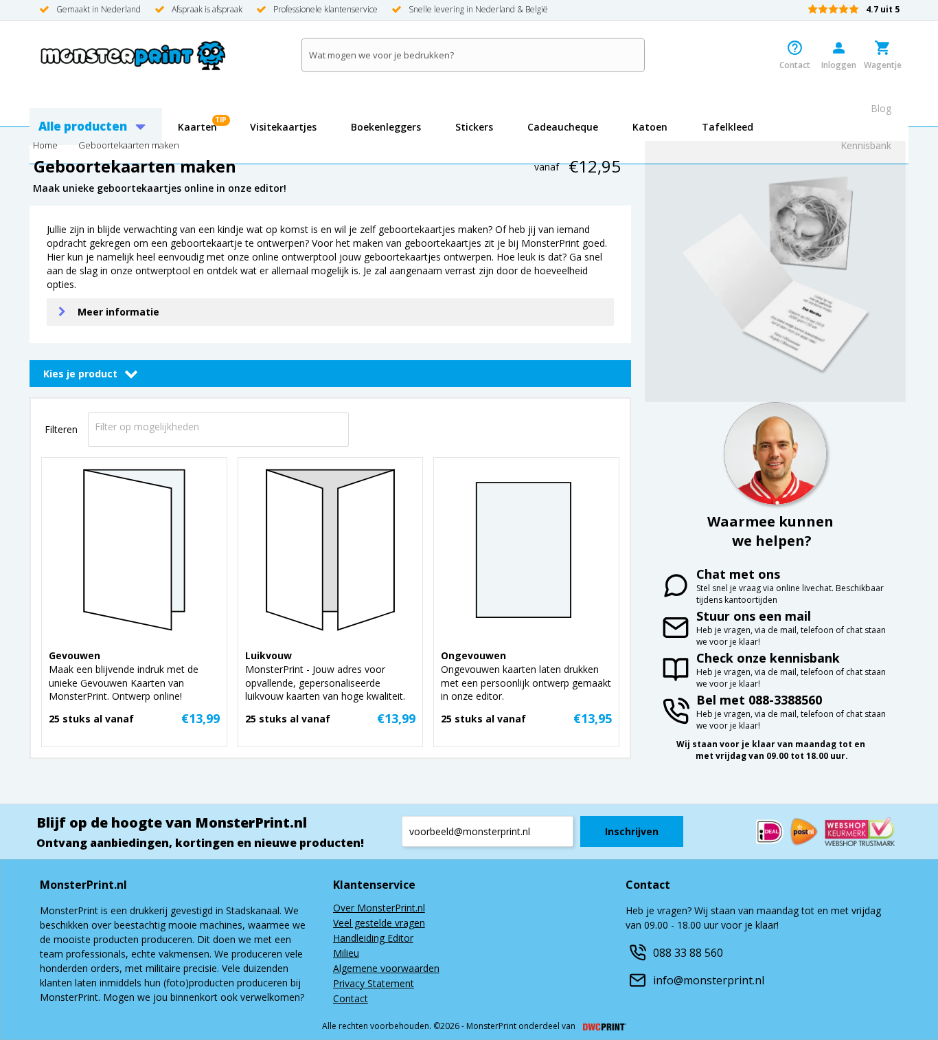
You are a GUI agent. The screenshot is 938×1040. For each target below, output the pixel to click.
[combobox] (218, 426)
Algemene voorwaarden (386, 969)
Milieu (346, 954)
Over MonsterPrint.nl (379, 908)
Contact (350, 999)
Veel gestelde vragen (379, 923)
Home (45, 146)
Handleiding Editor (373, 938)
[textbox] (177, 426)
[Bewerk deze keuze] (131, 373)
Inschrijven (632, 831)
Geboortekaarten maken (128, 146)
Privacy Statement (373, 984)
